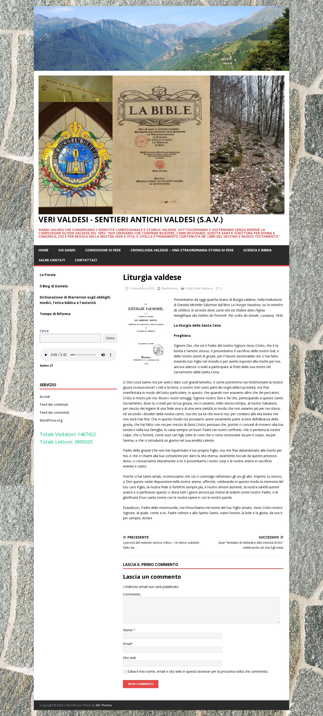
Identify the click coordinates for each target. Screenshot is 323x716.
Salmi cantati (52, 260)
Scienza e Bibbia (257, 250)
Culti (189, 288)
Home (43, 250)
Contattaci (86, 260)
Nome (128, 630)
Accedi (45, 396)
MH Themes (104, 705)
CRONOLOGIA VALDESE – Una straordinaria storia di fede (182, 250)
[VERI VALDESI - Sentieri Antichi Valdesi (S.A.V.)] (161, 68)
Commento (131, 594)
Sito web (129, 657)
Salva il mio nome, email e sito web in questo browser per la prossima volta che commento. (198, 671)
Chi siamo (66, 250)
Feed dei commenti (54, 412)
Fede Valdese (203, 288)
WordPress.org (51, 420)
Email (127, 643)
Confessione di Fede (103, 250)
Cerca (44, 331)
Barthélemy (169, 288)
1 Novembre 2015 (142, 288)
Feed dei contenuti (54, 404)
